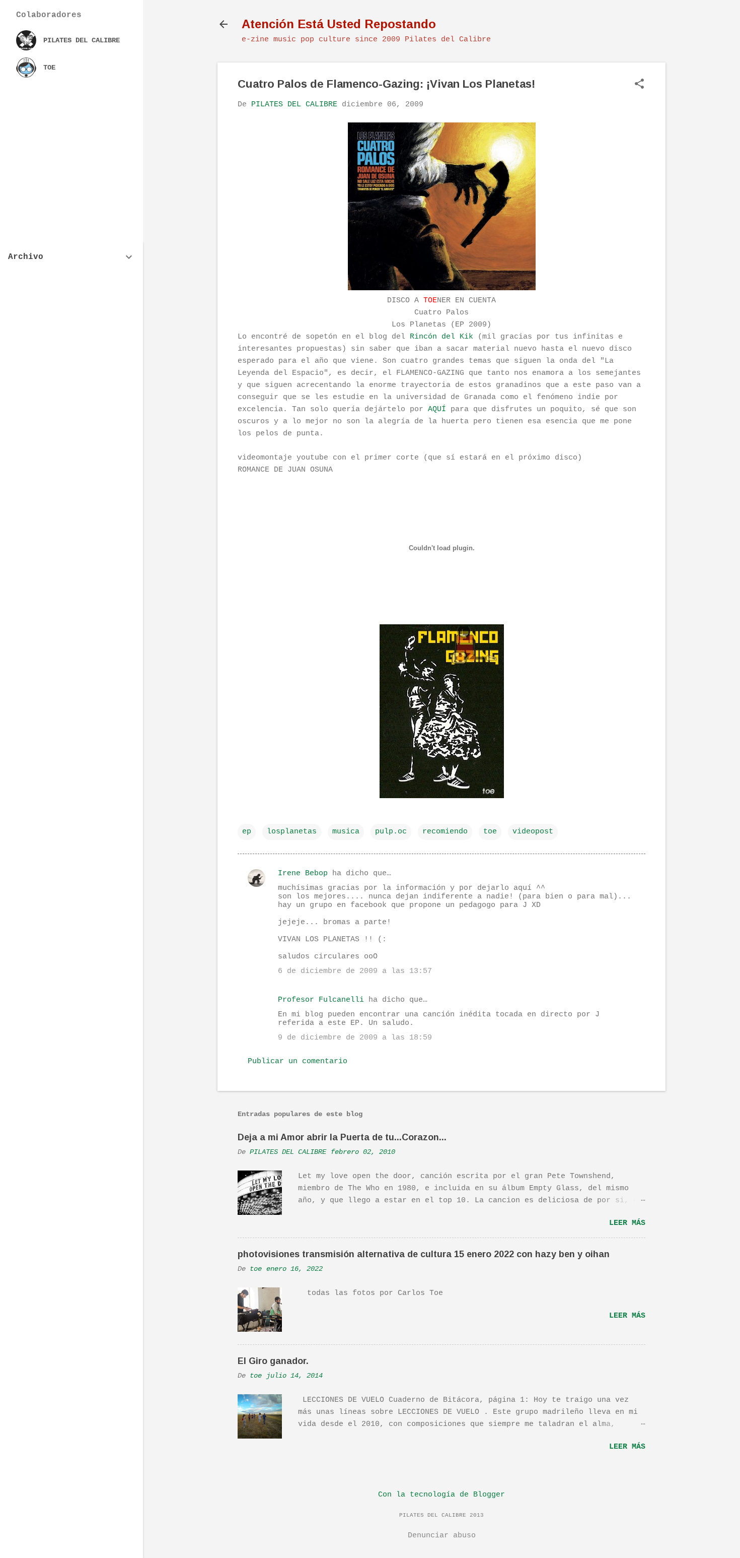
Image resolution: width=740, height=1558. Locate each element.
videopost (532, 831)
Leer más (627, 1223)
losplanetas (292, 831)
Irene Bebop (303, 873)
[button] (639, 85)
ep (246, 831)
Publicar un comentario (297, 1061)
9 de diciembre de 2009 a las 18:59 (355, 1037)
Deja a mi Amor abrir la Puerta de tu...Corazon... (342, 1137)
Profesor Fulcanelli (321, 1000)
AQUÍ (437, 409)
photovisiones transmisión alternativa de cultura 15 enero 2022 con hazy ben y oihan (424, 1254)
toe (490, 831)
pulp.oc (391, 831)
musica (345, 831)
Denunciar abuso (442, 1535)
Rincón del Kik (444, 337)
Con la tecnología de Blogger (441, 1494)
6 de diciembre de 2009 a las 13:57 (355, 971)
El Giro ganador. (273, 1361)
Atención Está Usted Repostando (339, 24)
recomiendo (445, 831)
